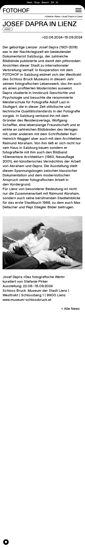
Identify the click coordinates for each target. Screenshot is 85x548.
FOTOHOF (16, 11)
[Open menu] (78, 10)
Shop (37, 2)
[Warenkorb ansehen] (57, 2)
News (29, 2)
